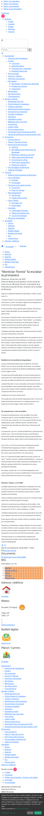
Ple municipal (10, 673)
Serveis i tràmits (7, 691)
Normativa (9, 681)
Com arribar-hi (11, 732)
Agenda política (11, 570)
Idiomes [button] (8, 19)
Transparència (10, 689)
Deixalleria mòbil (11, 711)
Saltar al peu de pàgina (12, 9)
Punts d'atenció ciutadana (15, 696)
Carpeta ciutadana (12, 706)
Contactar (5, 13)
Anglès (11, 26)
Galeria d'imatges (12, 742)
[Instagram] (3, 16)
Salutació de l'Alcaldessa (14, 668)
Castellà (11, 24)
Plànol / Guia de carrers (14, 734)
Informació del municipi (14, 737)
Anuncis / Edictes (11, 676)
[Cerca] (30, 49)
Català (10, 21)
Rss (6, 264)
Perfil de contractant (13, 678)
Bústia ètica (9, 683)
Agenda (8, 257)
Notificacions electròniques (16, 701)
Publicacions (10, 578)
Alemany (11, 29)
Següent (11, 625)
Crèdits (7, 772)
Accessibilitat (10, 782)
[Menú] (2, 53)
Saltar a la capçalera (11, 1)
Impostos (8, 709)
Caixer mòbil (10, 719)
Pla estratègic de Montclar (15, 739)
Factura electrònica (12, 721)
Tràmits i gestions (12, 699)
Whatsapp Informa (12, 694)
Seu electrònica (11, 686)
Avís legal (8, 780)
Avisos (7, 252)
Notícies (23, 246)
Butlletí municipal (12, 262)
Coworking (9, 716)
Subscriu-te (5, 643)
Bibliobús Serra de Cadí (14, 714)
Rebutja (30, 813)
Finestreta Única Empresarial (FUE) (19, 724)
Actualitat (10, 246)
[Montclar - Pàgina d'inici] (14, 43)
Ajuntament (6, 666)
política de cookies (21, 809)
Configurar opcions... (8, 813)
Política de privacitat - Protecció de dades (21, 777)
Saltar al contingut (10, 4)
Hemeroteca (10, 267)
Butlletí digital (10, 259)
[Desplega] (16, 247)
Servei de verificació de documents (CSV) (21, 727)
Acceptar (38, 813)
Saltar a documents (11, 6)
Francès (11, 32)
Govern (8, 671)
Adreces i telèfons (8, 765)
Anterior (4, 625)
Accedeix (4, 596)
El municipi (5, 729)
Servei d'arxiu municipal (14, 704)
